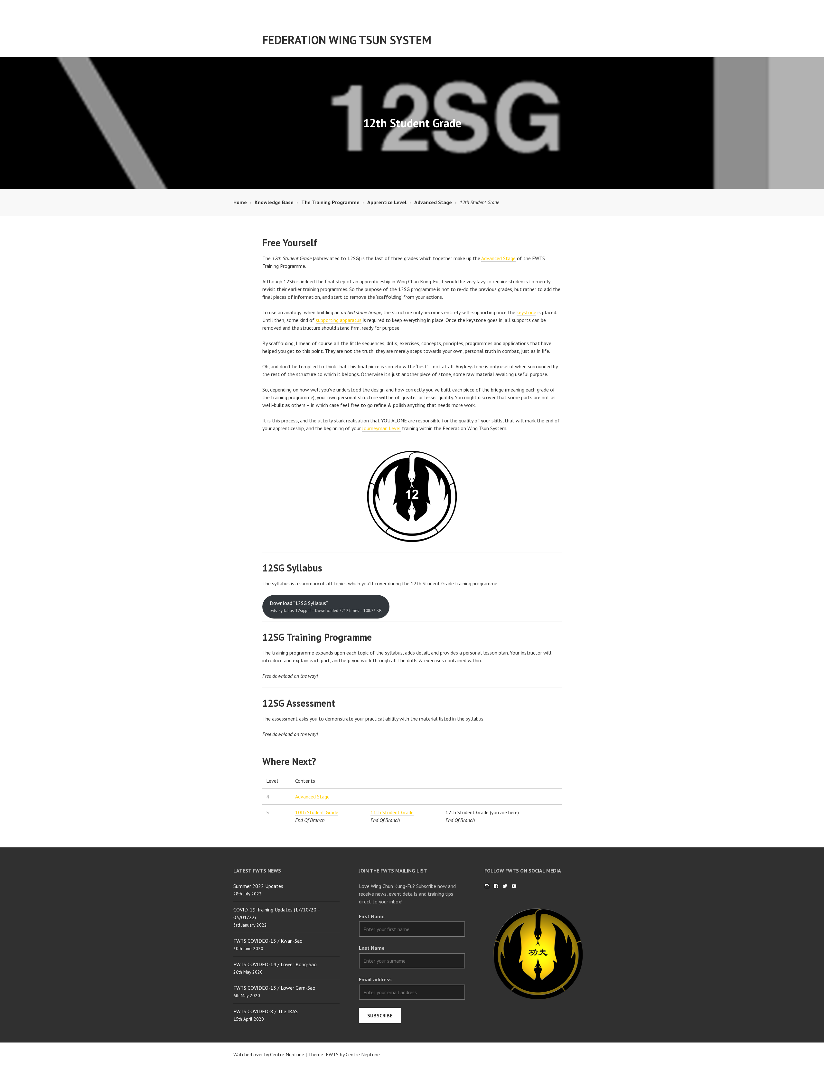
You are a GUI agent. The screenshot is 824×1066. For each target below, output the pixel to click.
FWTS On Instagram (487, 886)
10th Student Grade (316, 812)
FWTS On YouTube (514, 886)
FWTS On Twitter (505, 886)
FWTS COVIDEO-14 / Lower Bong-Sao (275, 964)
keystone (526, 312)
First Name (372, 916)
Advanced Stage (498, 258)
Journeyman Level (381, 428)
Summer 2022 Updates (258, 886)
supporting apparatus (338, 320)
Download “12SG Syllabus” (326, 606)
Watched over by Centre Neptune (268, 1054)
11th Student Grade (392, 812)
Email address (375, 979)
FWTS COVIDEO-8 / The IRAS (265, 1011)
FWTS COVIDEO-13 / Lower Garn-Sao (274, 988)
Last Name (372, 948)
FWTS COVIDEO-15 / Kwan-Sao (268, 941)
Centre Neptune (363, 1054)
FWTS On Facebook (496, 886)
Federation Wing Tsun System (346, 39)
